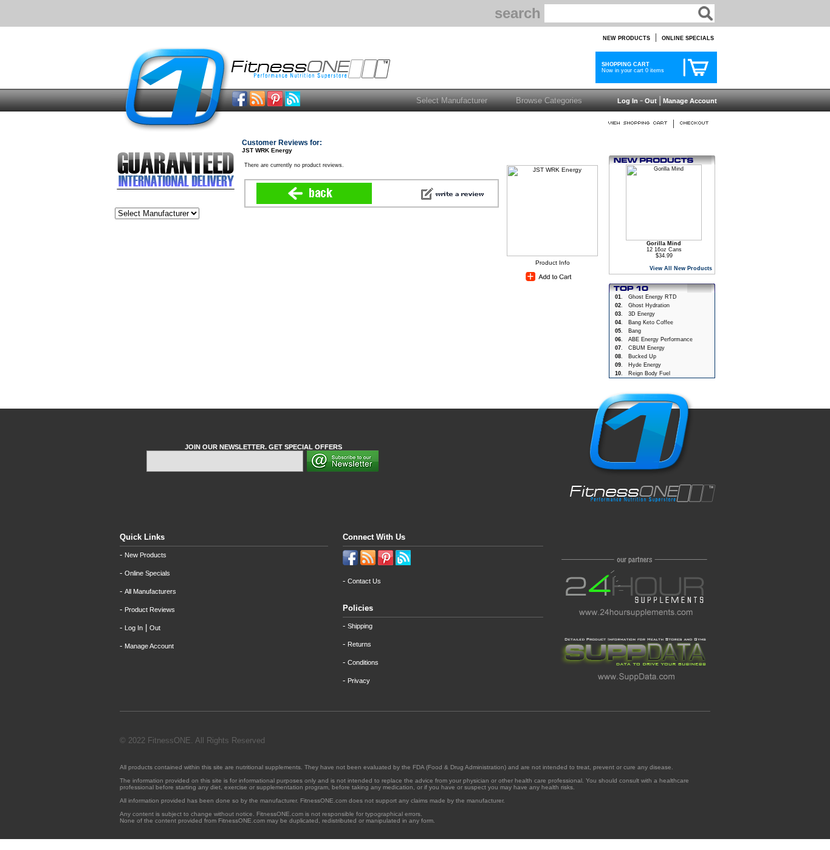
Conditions (363, 662)
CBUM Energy (646, 348)
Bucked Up (642, 356)
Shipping (360, 626)
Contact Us (364, 581)
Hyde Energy (644, 365)
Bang (634, 331)
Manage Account (689, 100)
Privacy (359, 680)
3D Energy (641, 314)
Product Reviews (150, 609)
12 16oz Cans (664, 246)
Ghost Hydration (649, 305)
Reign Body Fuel (649, 373)
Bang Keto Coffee (650, 322)
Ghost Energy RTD (652, 297)
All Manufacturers (150, 591)
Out (651, 100)
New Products (145, 555)
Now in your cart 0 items (631, 67)
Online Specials (147, 573)
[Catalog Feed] (257, 103)
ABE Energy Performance (660, 339)
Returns (359, 644)
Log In (627, 100)
